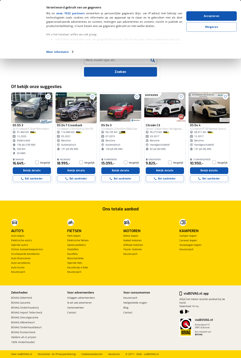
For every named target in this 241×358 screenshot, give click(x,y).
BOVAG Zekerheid (21, 297)
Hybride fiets (74, 262)
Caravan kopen (188, 240)
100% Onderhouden (23, 342)
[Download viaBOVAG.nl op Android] (187, 312)
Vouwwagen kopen (190, 245)
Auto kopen (18, 235)
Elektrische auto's (21, 240)
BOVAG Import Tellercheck (26, 312)
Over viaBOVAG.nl (21, 354)
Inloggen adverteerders (81, 297)
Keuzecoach (18, 271)
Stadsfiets (73, 249)
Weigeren (211, 27)
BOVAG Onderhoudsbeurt (26, 327)
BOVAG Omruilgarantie (24, 317)
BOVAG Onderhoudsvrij (25, 307)
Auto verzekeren (20, 262)
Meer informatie (57, 52)
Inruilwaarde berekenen (25, 254)
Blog (125, 307)
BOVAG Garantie (20, 302)
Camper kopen (188, 235)
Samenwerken (75, 307)
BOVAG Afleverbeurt (23, 322)
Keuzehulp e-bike (77, 267)
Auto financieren (21, 258)
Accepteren (211, 16)
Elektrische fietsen (78, 240)
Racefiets (72, 254)
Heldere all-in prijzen (23, 337)
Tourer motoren (132, 249)
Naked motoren (132, 240)
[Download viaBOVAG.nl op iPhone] (181, 312)
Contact (71, 312)
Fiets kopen (74, 235)
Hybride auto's (19, 245)
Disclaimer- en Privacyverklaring (57, 354)
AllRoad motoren (133, 245)
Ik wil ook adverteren (79, 302)
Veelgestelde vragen (135, 302)
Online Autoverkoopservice (27, 249)
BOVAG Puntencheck (23, 332)
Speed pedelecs (76, 245)
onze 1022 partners (70, 13)
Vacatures (114, 354)
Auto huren (18, 267)
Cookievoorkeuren (92, 354)
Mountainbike (75, 258)
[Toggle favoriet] (48, 96)
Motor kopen (130, 235)
